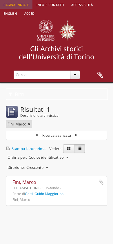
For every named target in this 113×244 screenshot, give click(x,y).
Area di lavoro (100, 75)
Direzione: (16, 167)
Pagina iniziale (16, 4)
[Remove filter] (29, 124)
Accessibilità (82, 4)
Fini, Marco (24, 182)
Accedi (29, 13)
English (10, 13)
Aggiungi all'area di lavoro (101, 182)
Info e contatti (50, 4)
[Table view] (79, 148)
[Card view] (68, 148)
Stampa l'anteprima (28, 148)
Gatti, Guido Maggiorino (44, 193)
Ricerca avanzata (56, 135)
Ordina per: (17, 157)
